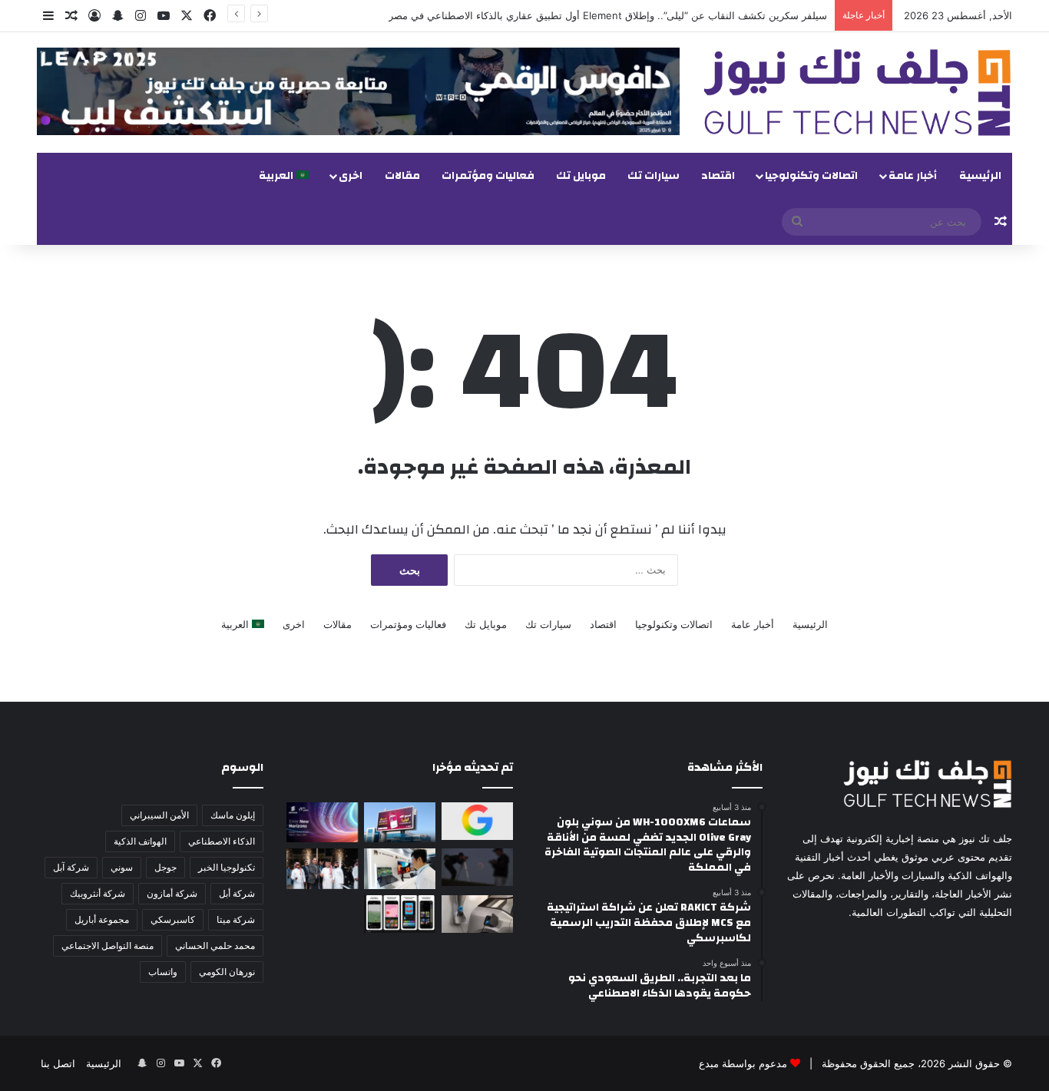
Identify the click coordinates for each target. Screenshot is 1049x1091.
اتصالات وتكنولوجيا (811, 176)
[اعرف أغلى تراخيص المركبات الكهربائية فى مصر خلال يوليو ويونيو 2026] (477, 914)
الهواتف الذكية (140, 841)
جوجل (165, 867)
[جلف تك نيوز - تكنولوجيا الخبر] (857, 92)
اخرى (350, 176)
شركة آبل (71, 867)
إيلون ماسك (232, 815)
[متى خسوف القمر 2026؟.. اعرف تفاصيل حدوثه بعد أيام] (477, 867)
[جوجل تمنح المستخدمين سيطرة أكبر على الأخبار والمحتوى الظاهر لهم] (477, 821)
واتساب (162, 971)
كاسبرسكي (173, 919)
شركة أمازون (172, 893)
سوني (122, 867)
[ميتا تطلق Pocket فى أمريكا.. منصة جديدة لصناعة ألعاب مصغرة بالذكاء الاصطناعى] (399, 914)
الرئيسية (980, 176)
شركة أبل (237, 893)
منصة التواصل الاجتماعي (107, 945)
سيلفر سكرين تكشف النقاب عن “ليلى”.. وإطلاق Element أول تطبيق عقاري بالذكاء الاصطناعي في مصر (608, 15)
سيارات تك (653, 176)
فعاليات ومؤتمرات (488, 176)
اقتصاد (718, 176)
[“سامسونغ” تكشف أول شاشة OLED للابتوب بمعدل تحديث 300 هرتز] (399, 868)
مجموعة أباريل (101, 919)
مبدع (709, 1063)
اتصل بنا (58, 1063)
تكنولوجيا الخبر (226, 867)
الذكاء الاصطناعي (221, 841)
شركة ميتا (236, 919)
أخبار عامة (913, 176)
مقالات (402, 176)
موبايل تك (581, 176)
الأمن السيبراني (159, 815)
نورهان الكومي (227, 971)
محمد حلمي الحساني (215, 945)
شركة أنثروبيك (97, 893)
